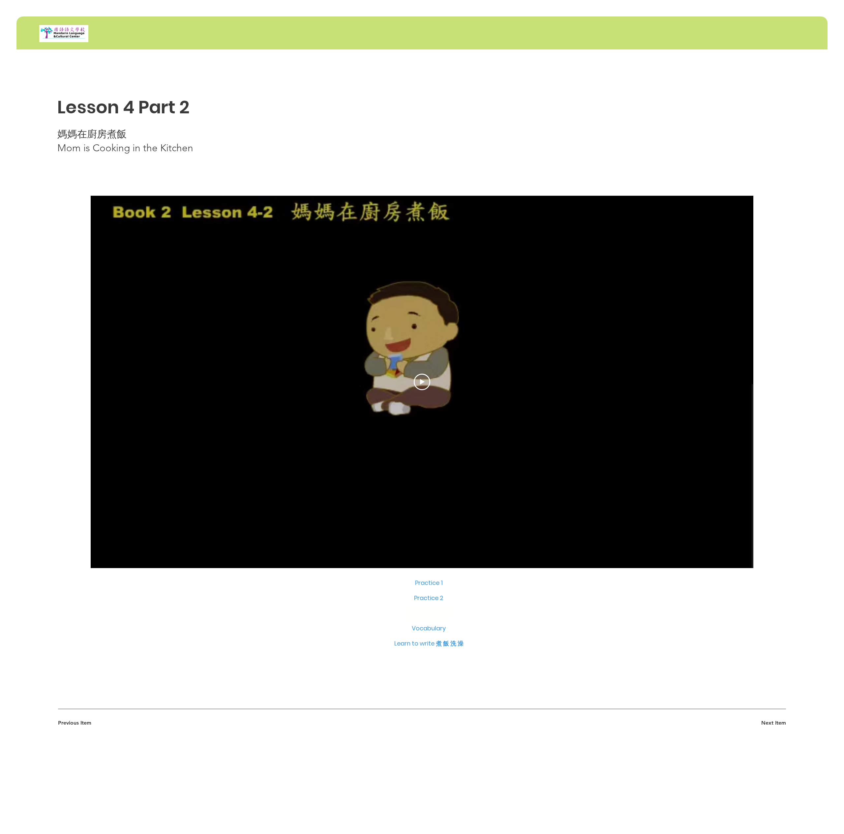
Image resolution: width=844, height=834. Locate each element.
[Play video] (422, 382)
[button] (429, 613)
